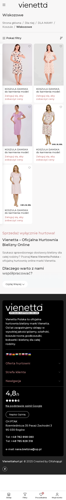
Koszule (7, 26)
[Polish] (23, 354)
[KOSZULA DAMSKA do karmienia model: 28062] (17, 186)
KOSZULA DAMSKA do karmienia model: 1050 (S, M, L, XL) (17, 152)
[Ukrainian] (29, 354)
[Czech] (7, 354)
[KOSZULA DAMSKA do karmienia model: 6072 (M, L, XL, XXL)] (17, 65)
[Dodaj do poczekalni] (29, 46)
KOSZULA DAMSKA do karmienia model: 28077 (48, 152)
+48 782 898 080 (22, 436)
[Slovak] (26, 354)
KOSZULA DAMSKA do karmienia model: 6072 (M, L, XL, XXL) (17, 92)
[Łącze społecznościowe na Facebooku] (4, 469)
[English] (10, 354)
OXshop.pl (55, 461)
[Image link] (24, 308)
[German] (13, 354)
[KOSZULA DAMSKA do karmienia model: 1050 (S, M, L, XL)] (17, 125)
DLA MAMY (45, 22)
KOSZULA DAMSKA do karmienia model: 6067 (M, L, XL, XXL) (48, 92)
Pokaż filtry (13, 38)
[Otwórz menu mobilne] (4, 5)
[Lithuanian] (19, 354)
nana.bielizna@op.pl (28, 449)
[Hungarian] (16, 354)
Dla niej (29, 22)
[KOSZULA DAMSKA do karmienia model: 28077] (49, 125)
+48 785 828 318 (22, 441)
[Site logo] (33, 4)
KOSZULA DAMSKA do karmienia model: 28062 (17, 213)
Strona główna (11, 22)
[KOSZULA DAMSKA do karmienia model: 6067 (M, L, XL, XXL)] (49, 65)
